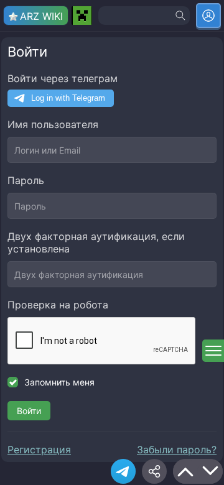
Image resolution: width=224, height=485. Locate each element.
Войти (29, 410)
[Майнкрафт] (82, 15)
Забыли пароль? (177, 449)
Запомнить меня (59, 382)
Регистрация (39, 449)
